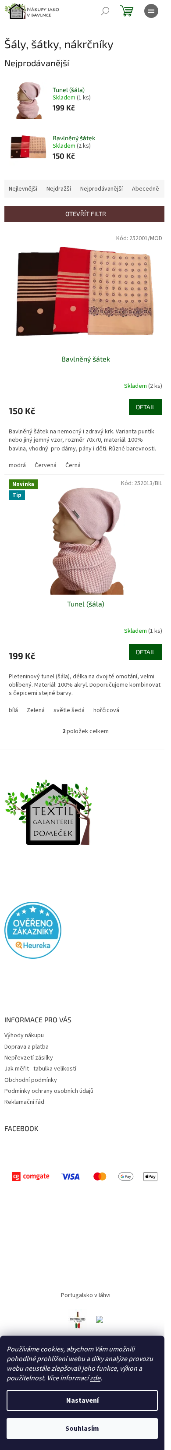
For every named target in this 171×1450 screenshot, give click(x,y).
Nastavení (82, 1400)
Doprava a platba (26, 1046)
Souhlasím (82, 1428)
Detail (145, 407)
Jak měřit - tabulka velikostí (40, 1068)
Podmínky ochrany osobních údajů (48, 1091)
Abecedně (145, 188)
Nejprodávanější (101, 188)
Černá (73, 465)
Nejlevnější (23, 188)
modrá (17, 465)
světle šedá (69, 710)
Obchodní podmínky (30, 1080)
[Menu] (151, 11)
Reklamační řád (24, 1102)
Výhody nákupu (24, 1035)
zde (95, 1378)
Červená (46, 465)
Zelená (36, 710)
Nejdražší (58, 188)
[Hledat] (105, 11)
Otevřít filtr (85, 213)
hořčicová (106, 710)
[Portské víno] (77, 1319)
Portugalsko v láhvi (85, 1295)
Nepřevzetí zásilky (28, 1057)
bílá (13, 710)
